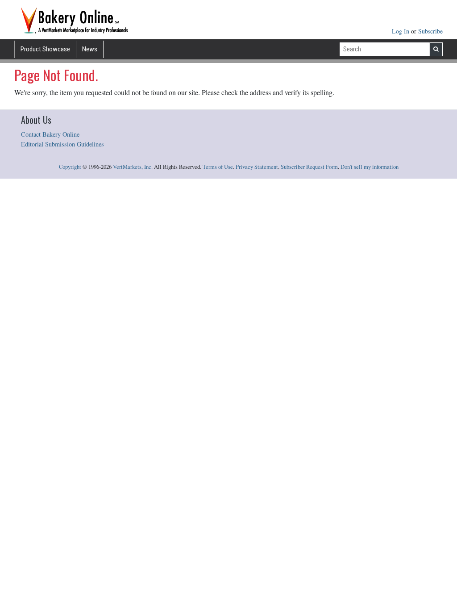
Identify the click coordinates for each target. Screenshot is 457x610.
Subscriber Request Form (309, 167)
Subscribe (430, 31)
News (89, 49)
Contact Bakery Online (50, 134)
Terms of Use (218, 167)
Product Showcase (45, 49)
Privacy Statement (257, 167)
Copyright (70, 167)
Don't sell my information (370, 167)
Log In (401, 31)
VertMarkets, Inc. (133, 167)
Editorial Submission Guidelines (62, 144)
